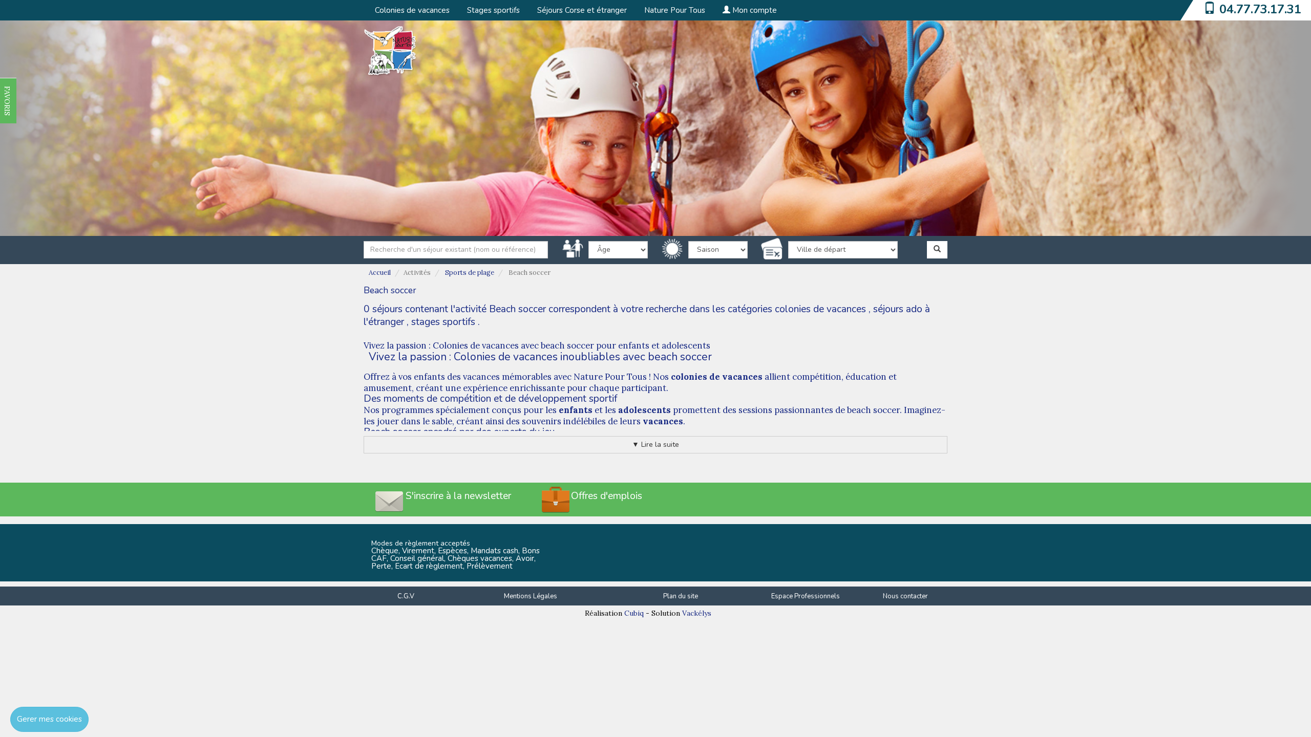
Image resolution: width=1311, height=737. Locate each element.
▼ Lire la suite (655, 444)
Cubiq (634, 613)
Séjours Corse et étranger (582, 10)
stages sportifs (443, 322)
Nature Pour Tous (674, 10)
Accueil (380, 272)
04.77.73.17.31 (1260, 9)
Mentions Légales (530, 596)
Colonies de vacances (412, 10)
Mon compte (753, 10)
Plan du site (680, 596)
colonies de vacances (820, 309)
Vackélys (696, 613)
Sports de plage (469, 272)
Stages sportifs (493, 10)
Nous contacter (905, 596)
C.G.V (405, 596)
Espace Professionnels (805, 596)
